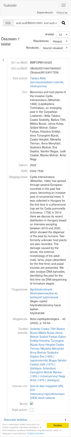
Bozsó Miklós (38, 333)
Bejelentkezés (45, 12)
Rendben (58, 425)
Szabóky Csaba (40, 329)
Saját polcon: (20, 410)
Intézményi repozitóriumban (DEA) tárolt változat (47, 396)
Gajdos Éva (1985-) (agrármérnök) (42, 358)
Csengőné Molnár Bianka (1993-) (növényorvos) (46, 374)
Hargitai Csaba (54, 344)
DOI (32, 390)
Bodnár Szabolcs (47, 352)
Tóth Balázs (57, 329)
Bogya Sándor (58, 360)
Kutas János (55, 333)
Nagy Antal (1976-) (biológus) (47, 378)
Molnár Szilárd (39, 337)
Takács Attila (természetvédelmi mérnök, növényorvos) (47, 82)
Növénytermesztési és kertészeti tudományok (44, 295)
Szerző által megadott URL (47, 386)
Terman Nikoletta (40, 348)
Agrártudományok (41, 289)
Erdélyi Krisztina (40, 340)
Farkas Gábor (57, 337)
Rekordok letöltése (15, 420)
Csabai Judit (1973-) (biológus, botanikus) (43, 366)
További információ (35, 433)
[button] (63, 34)
